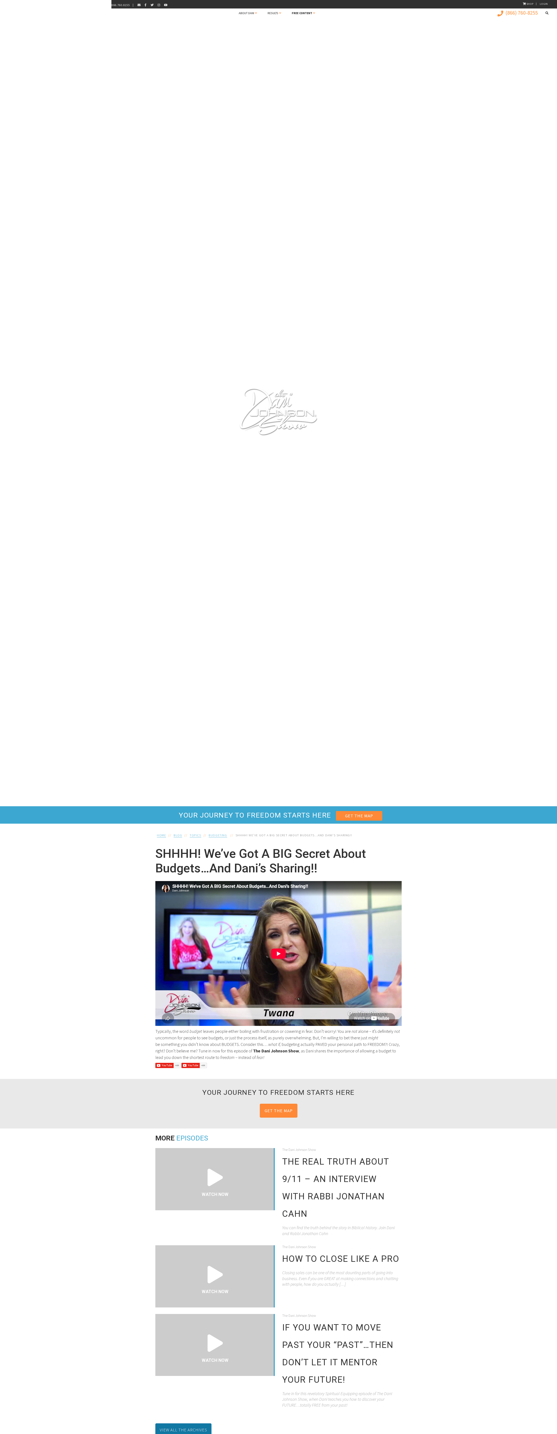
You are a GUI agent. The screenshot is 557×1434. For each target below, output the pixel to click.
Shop (530, 3)
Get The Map (359, 815)
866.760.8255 (120, 5)
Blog (178, 835)
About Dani (246, 13)
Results (273, 13)
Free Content (302, 13)
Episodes (192, 1138)
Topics (195, 835)
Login (544, 3)
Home (161, 835)
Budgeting (218, 835)
